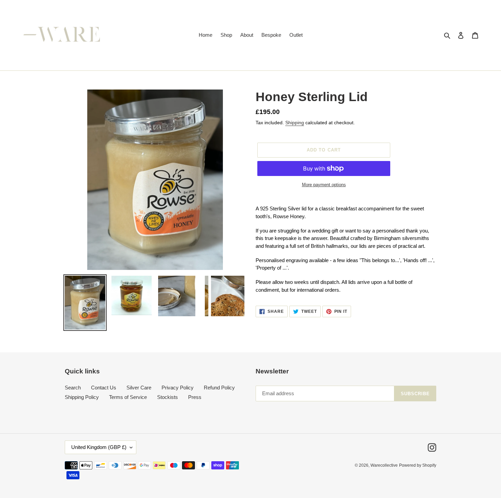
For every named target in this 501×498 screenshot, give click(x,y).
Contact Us (103, 387)
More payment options (324, 184)
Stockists (167, 397)
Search (73, 387)
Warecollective (384, 465)
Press (194, 397)
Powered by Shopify (417, 465)
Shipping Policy (82, 397)
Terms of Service (128, 397)
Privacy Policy (178, 387)
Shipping (294, 122)
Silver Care (138, 387)
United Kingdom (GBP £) (98, 447)
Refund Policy (219, 387)
